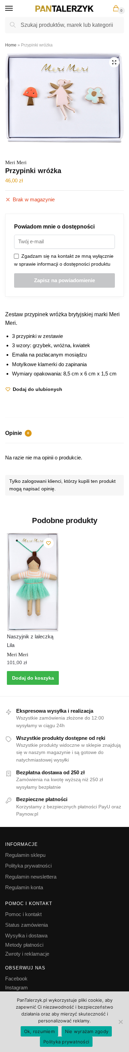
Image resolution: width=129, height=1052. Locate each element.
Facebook (16, 978)
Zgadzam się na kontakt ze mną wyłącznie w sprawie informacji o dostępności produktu (64, 260)
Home (11, 45)
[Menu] (15, 8)
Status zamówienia (26, 925)
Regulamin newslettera (30, 877)
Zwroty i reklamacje (27, 954)
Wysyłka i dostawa (26, 935)
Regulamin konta (24, 887)
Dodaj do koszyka (33, 678)
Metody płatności (24, 945)
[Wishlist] (48, 543)
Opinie (17, 433)
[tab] (64, 434)
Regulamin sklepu (25, 855)
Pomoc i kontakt (23, 914)
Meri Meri (15, 162)
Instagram (16, 987)
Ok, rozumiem (39, 1031)
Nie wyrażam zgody (86, 1031)
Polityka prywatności (28, 866)
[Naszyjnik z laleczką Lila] (33, 582)
